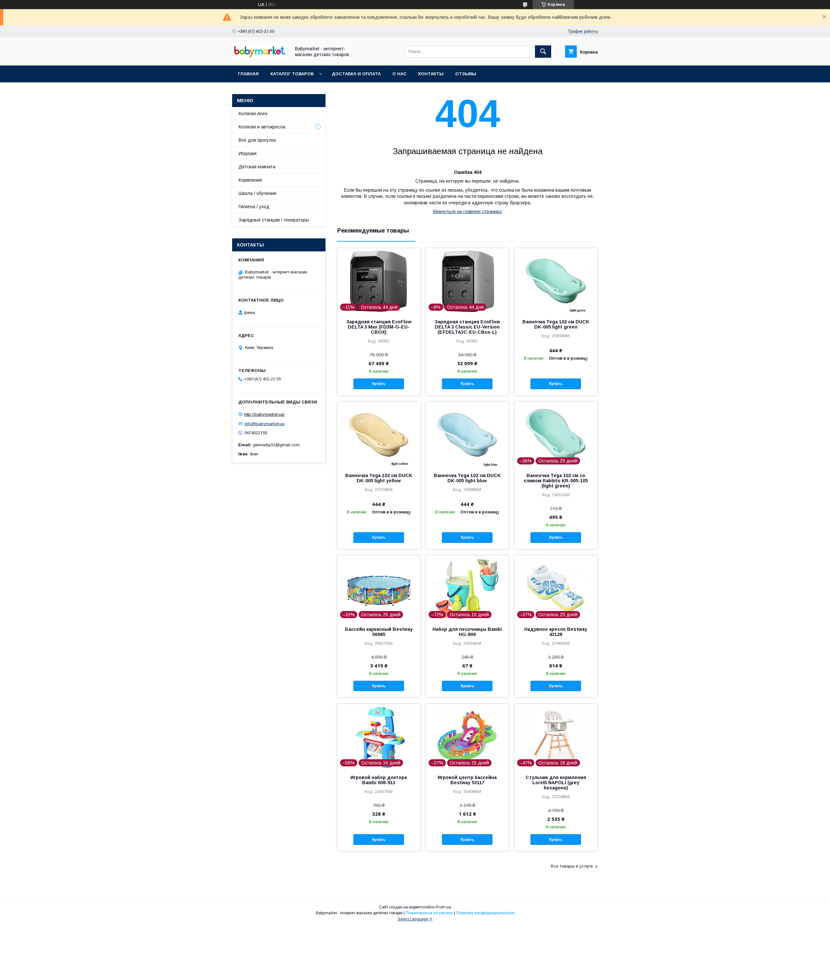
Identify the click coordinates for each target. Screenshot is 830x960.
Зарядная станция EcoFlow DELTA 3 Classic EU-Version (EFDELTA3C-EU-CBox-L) (467, 327)
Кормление (250, 180)
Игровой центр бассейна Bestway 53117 (467, 780)
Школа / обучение (258, 193)
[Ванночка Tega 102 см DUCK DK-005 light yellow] (379, 434)
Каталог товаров (292, 73)
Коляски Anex (253, 113)
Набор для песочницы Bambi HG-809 (467, 632)
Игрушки (247, 153)
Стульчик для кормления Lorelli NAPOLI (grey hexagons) (556, 782)
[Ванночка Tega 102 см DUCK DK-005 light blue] (467, 434)
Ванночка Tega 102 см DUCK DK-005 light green (555, 324)
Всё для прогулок (257, 140)
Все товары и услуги (572, 866)
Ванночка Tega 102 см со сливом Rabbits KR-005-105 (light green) (556, 480)
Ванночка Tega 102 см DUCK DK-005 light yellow (378, 478)
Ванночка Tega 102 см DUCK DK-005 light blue (467, 478)
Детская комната (257, 166)
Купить (378, 383)
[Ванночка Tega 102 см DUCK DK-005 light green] (556, 280)
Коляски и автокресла (262, 126)
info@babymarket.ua (264, 423)
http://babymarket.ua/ (264, 414)
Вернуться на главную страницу (467, 211)
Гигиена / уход (254, 206)
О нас (399, 73)
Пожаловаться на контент (429, 913)
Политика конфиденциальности (485, 913)
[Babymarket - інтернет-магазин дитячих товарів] (259, 57)
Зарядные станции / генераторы (274, 219)
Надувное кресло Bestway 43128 (555, 632)
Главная (248, 73)
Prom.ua (443, 907)
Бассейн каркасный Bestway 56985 (379, 632)
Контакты (431, 73)
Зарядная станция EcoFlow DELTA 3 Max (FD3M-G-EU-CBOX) (378, 327)
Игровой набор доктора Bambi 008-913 (378, 780)
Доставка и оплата (356, 73)
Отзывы (465, 73)
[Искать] (543, 51)
